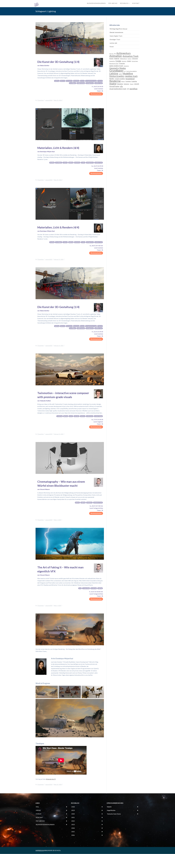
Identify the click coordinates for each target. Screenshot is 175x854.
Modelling (128, 73)
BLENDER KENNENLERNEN (96, 3)
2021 (73, 817)
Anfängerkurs (123, 53)
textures (126, 84)
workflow (133, 89)
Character (135, 58)
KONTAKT (135, 3)
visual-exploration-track (117, 89)
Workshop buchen (96, 94)
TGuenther (40, 100)
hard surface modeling (131, 71)
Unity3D (136, 84)
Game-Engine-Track (116, 36)
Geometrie (126, 65)
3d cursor (111, 53)
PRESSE (38, 810)
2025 (73, 831)
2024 (73, 828)
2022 (73, 821)
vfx (121, 86)
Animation (115, 56)
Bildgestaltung (123, 58)
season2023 (48, 784)
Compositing (112, 61)
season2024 (48, 520)
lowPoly (120, 74)
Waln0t (109, 807)
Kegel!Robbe (111, 810)
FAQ (37, 807)
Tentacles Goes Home (114, 814)
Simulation (120, 84)
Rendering (115, 81)
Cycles (118, 61)
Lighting (113, 73)
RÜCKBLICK (124, 3)
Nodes (111, 79)
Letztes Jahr (113, 43)
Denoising (124, 61)
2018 (73, 807)
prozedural (130, 78)
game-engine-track (116, 66)
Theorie (131, 84)
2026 (73, 835)
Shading (112, 84)
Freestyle (122, 63)
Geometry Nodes (117, 68)
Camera (129, 58)
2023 (73, 824)
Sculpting (134, 81)
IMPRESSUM (40, 850)
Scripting (128, 81)
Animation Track (130, 56)
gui (125, 71)
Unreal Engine (114, 86)
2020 (73, 814)
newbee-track (131, 76)
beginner (116, 58)
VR (128, 89)
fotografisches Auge (113, 63)
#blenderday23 (51, 779)
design (129, 61)
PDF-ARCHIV (112, 3)
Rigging (123, 81)
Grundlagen (116, 70)
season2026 (48, 100)
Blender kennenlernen (116, 32)
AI (115, 53)
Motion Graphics (116, 76)
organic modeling (120, 79)
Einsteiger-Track (115, 39)
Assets (111, 58)
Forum (112, 46)
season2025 (48, 259)
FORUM (38, 814)
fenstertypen (135, 61)
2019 (73, 810)
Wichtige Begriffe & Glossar (118, 29)
